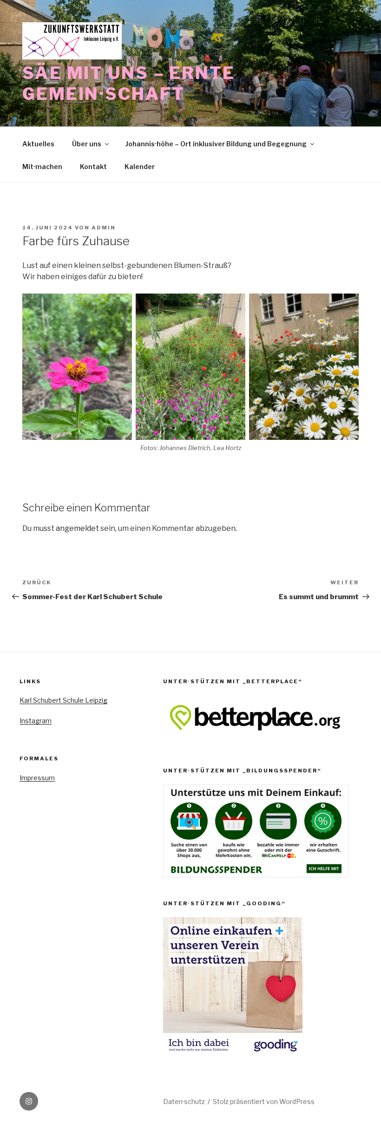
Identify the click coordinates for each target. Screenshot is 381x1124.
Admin (104, 227)
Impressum (37, 778)
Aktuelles (38, 144)
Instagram (36, 721)
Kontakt (93, 166)
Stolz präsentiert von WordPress (264, 1101)
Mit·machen (42, 166)
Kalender (140, 166)
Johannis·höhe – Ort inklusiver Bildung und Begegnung (216, 144)
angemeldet (77, 528)
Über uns (86, 144)
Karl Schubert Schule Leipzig (63, 700)
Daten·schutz (184, 1101)
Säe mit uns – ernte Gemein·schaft (128, 83)
